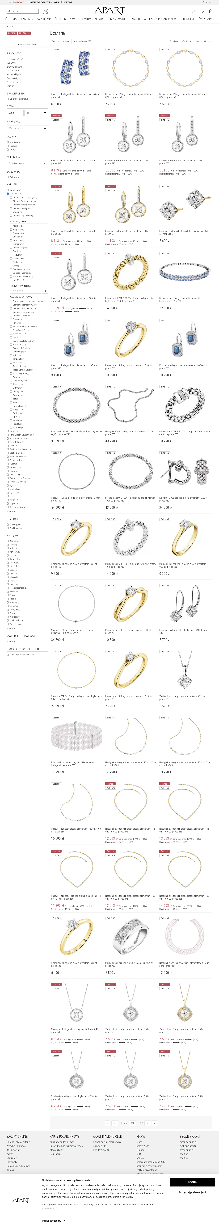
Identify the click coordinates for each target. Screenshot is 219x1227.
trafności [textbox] (184, 41)
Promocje (55, 41)
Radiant (18, 262)
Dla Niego (15, 528)
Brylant (17, 212)
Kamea (14, 541)
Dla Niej (15, 524)
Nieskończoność (18, 588)
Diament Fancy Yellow (24, 201)
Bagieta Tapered (22, 273)
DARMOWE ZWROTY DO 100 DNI (44, 2)
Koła (13, 544)
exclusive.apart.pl (188, 1146)
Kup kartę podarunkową (62, 1142)
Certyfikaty (12, 1162)
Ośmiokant (20, 247)
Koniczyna (15, 552)
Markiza (18, 244)
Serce (16, 266)
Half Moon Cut (20, 280)
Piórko (14, 591)
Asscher (17, 226)
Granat (17, 395)
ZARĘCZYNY (44, 19)
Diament (16, 193)
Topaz (17, 362)
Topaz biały (19, 366)
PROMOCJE (188, 19)
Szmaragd (19, 352)
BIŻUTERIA (10, 19)
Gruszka (18, 240)
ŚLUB (58, 19)
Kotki (13, 555)
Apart (15, 142)
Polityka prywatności (146, 1170)
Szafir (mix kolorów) (23, 341)
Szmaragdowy (21, 269)
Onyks (17, 413)
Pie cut (17, 255)
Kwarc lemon (20, 406)
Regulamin (12, 1158)
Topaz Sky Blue (21, 373)
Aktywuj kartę (56, 1150)
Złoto (14, 177)
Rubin (17, 355)
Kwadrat (15, 559)
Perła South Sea (21, 330)
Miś (12, 580)
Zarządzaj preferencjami (192, 1192)
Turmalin (18, 427)
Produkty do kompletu (22, 654)
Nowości (66, 41)
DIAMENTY (26, 19)
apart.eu (184, 1158)
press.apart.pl (187, 1150)
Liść (13, 573)
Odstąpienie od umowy (18, 1166)
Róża (13, 599)
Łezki (13, 570)
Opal (16, 417)
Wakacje (15, 617)
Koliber (14, 548)
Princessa (19, 258)
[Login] (193, 11)
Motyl (13, 584)
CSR (138, 1154)
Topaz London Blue (23, 370)
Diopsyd (18, 391)
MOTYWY (70, 19)
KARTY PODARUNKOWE (163, 19)
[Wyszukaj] (9, 11)
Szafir (17, 337)
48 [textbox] (205, 41)
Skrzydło (15, 609)
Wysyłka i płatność (16, 1146)
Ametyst (18, 384)
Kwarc (17, 402)
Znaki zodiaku (17, 620)
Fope (13, 146)
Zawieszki (14, 78)
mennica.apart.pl (188, 1142)
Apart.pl (10, 26)
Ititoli (13, 149)
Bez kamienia (18, 507)
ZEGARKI (99, 19)
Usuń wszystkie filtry (28, 45)
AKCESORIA (138, 19)
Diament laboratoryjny (25, 197)
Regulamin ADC (101, 1150)
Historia (140, 1150)
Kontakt (10, 1170)
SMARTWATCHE (118, 19)
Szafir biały (19, 344)
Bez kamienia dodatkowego (28, 301)
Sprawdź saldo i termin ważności (66, 1146)
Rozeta (14, 602)
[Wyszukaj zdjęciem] (45, 11)
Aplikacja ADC (100, 1146)
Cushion (18, 237)
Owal (17, 251)
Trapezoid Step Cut (23, 276)
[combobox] (27, 163)
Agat (16, 377)
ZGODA (192, 1182)
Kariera (140, 1158)
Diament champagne (24, 205)
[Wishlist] (202, 11)
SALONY (208, 2)
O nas (139, 1142)
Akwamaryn (20, 380)
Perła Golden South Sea (25, 326)
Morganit (18, 409)
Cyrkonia (15, 190)
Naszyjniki (14, 74)
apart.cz (184, 1154)
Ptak (13, 595)
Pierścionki (15, 59)
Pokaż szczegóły (51, 1220)
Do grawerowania (19, 99)
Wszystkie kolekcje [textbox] (16, 163)
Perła (17, 323)
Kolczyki (13, 70)
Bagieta (18, 229)
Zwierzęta (15, 624)
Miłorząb (15, 577)
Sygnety (12, 63)
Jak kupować (13, 1150)
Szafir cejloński (21, 348)
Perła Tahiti (19, 333)
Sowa (13, 613)
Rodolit (17, 424)
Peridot (17, 420)
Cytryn (17, 388)
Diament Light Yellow (23, 215)
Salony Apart (142, 1146)
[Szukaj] (45, 113)
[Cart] (210, 11)
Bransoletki (14, 66)
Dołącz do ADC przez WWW (107, 1142)
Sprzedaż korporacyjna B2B (150, 1162)
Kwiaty (14, 562)
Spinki (11, 86)
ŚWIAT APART (207, 19)
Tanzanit (18, 359)
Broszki (12, 82)
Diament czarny (21, 208)
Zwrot (10, 1154)
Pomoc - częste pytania (18, 1142)
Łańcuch (15, 566)
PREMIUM (85, 19)
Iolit (15, 399)
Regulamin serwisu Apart (149, 1166)
